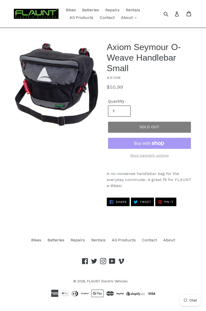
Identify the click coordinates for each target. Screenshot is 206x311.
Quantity (116, 101)
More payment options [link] (149, 155)
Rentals (133, 10)
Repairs (112, 10)
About (127, 17)
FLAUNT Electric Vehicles (107, 281)
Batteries (90, 10)
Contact (107, 17)
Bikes (71, 10)
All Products (81, 17)
